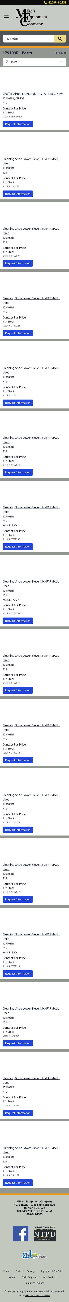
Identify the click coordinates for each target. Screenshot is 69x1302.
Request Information (17, 124)
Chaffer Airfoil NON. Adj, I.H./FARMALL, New (33, 94)
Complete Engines (34, 1282)
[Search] (60, 39)
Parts (18, 1271)
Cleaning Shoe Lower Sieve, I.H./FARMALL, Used (31, 161)
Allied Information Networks (37, 1295)
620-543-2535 (57, 2)
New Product (49, 1277)
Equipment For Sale (51, 1271)
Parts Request (29, 1277)
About (12, 1277)
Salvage (31, 1271)
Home (6, 1271)
